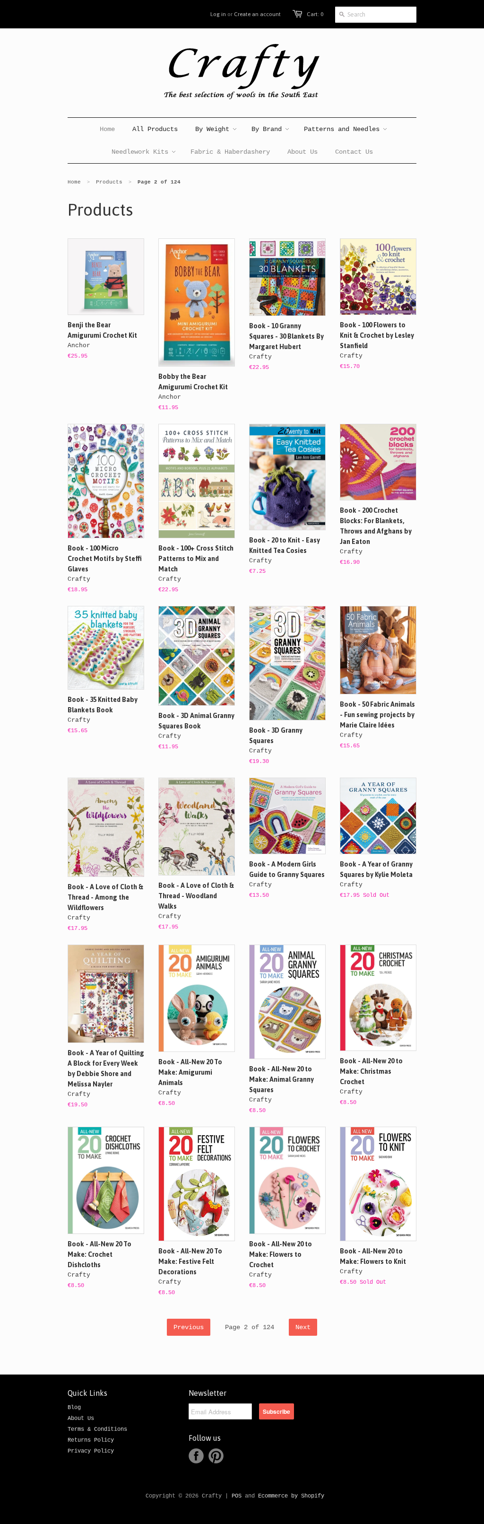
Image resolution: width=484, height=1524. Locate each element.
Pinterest (216, 1455)
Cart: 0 (315, 14)
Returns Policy (91, 1440)
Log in (218, 14)
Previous (188, 1327)
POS (237, 1496)
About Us (81, 1418)
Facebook (196, 1455)
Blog (74, 1407)
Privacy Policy (91, 1451)
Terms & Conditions (97, 1429)
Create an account (257, 14)
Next (303, 1327)
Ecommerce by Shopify (291, 1496)
